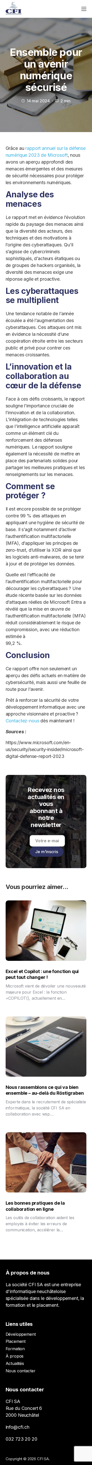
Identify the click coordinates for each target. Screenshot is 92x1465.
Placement (16, 1341)
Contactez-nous (22, 720)
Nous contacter (21, 1370)
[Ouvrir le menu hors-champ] (83, 8)
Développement (21, 1334)
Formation (15, 1348)
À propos (15, 1356)
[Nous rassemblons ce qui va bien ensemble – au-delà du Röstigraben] (46, 1046)
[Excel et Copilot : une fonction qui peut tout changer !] (46, 930)
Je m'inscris (46, 851)
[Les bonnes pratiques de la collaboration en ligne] (46, 1162)
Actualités (15, 1363)
